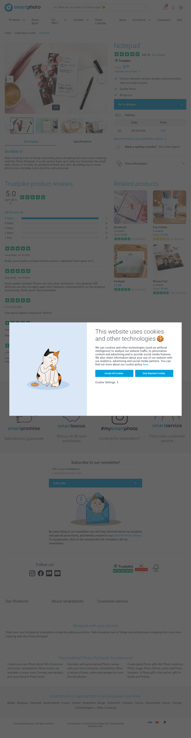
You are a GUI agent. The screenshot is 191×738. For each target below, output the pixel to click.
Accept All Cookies (114, 373)
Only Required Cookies (154, 373)
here (145, 364)
